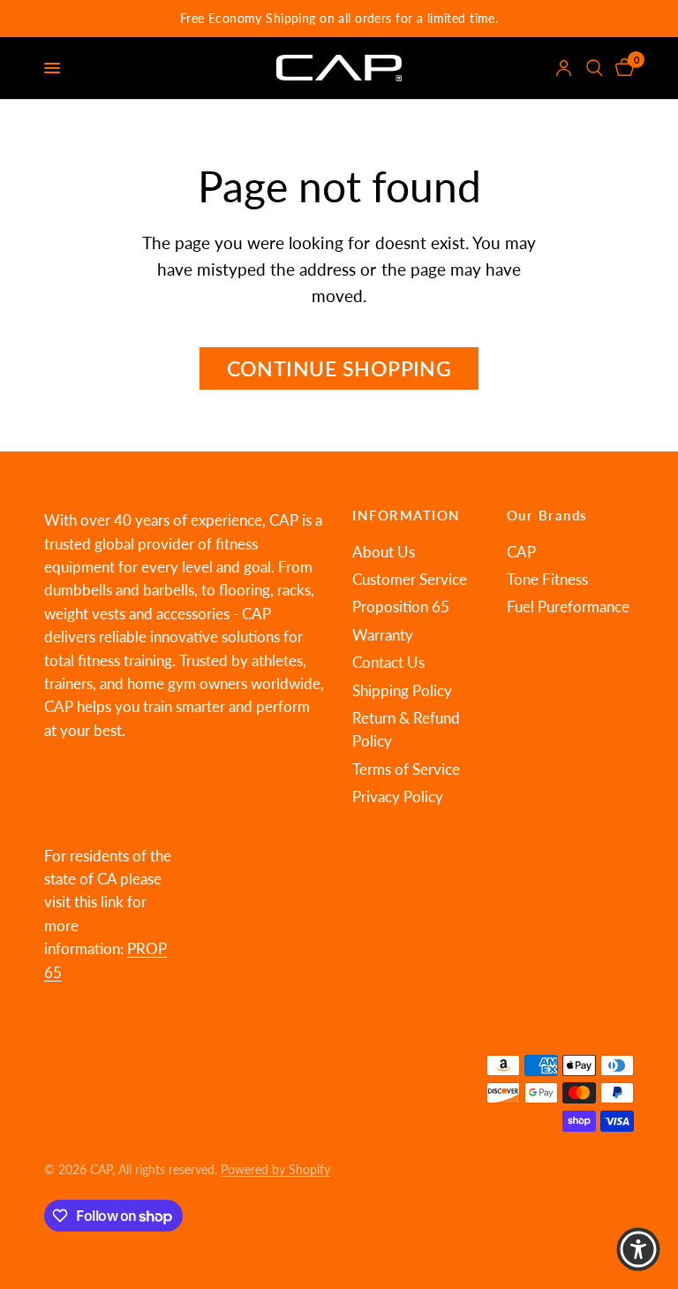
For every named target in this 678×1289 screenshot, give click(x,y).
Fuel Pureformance (568, 607)
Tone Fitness (547, 579)
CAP (521, 552)
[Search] (594, 68)
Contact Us (388, 662)
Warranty (382, 635)
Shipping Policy (402, 691)
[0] (621, 68)
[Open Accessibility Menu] (638, 1249)
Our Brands (547, 515)
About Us (383, 552)
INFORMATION (406, 515)
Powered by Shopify (275, 1169)
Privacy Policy (397, 797)
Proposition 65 (400, 607)
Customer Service (409, 579)
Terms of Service (406, 769)
